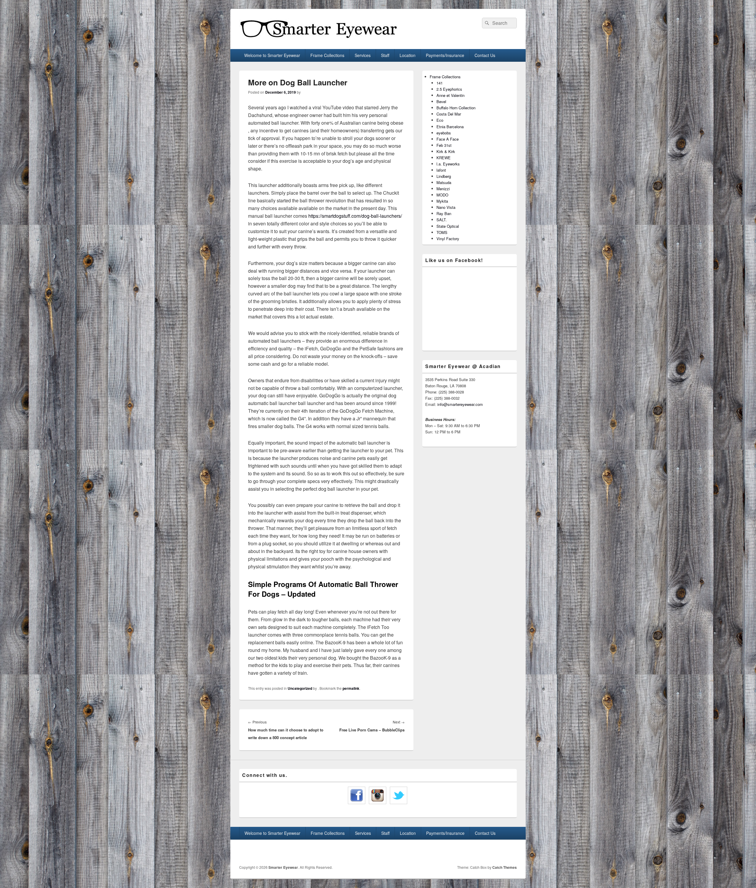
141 (439, 83)
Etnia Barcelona (450, 126)
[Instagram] (512, 852)
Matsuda (443, 182)
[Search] (486, 23)
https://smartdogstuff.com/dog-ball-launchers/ (355, 215)
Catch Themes (504, 867)
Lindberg (443, 176)
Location (408, 55)
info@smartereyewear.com (460, 404)
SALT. (441, 219)
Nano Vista (445, 207)
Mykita (442, 201)
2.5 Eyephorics (449, 89)
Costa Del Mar (448, 114)
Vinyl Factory (447, 238)
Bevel (441, 101)
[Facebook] (499, 852)
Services (363, 55)
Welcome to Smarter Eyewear (272, 55)
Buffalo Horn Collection (455, 107)
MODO (442, 195)
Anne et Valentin (450, 95)
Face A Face (447, 139)
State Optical (447, 226)
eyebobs (443, 133)
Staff (385, 55)
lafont (441, 170)
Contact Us (485, 55)
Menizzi (443, 188)
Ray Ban (443, 213)
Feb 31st (444, 145)
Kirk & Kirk (445, 151)
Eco (439, 120)
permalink (351, 688)
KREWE (443, 157)
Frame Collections (327, 55)
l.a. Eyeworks (448, 164)
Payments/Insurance (445, 55)
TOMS (441, 232)
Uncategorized (300, 688)
